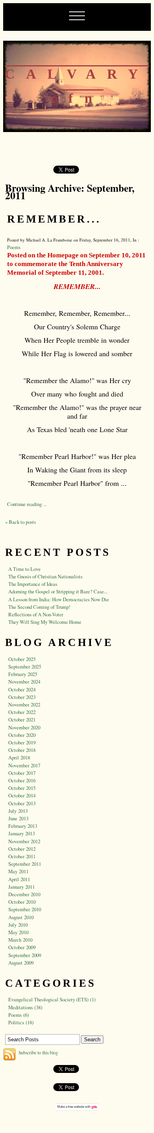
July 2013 (18, 810)
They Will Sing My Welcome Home (44, 621)
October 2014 (22, 795)
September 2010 (24, 909)
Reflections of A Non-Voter (35, 614)
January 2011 (21, 886)
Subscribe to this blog (38, 1053)
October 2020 (22, 734)
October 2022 (22, 712)
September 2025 (24, 666)
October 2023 (22, 697)
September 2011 (24, 863)
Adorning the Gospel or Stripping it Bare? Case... (57, 591)
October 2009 (22, 947)
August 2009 (21, 962)
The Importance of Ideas (32, 583)
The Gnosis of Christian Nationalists (45, 576)
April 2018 (19, 757)
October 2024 (22, 689)
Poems (14, 247)
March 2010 (20, 939)
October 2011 (22, 856)
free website (76, 1106)
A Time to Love (24, 568)
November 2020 (24, 727)
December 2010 (24, 894)
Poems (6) (18, 1014)
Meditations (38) (25, 1007)
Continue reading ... (27, 504)
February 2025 (22, 674)
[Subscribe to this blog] (9, 1054)
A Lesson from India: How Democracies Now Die (58, 599)
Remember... (54, 219)
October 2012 (22, 848)
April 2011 (19, 879)
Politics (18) (21, 1022)
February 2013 (22, 825)
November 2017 (24, 765)
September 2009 (24, 955)
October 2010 (22, 901)
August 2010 (21, 917)
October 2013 (22, 803)
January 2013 (21, 833)
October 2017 (22, 772)
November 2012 (24, 841)
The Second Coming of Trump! (39, 606)
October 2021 (22, 719)
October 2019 (22, 742)
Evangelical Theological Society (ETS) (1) (52, 999)
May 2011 (18, 871)
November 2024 (24, 681)
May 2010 (18, 932)
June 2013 (18, 818)
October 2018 (22, 749)
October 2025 (22, 659)
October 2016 (22, 780)
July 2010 (18, 924)
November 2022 (24, 704)
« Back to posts (20, 521)
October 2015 (22, 787)
